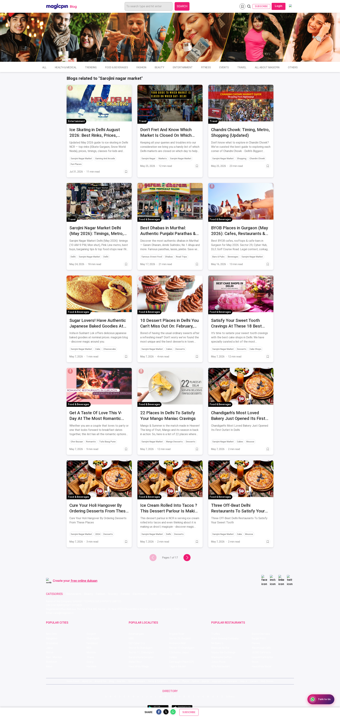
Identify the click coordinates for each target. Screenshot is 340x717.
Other (178, 594)
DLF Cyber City (137, 643)
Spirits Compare (136, 681)
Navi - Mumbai (54, 657)
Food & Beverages (116, 67)
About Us (87, 681)
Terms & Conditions (158, 681)
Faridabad (92, 643)
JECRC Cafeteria (261, 652)
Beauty (159, 67)
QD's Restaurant (220, 666)
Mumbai (91, 652)
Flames (256, 643)
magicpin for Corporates (224, 681)
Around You (100, 681)
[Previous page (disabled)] (153, 557)
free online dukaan (84, 581)
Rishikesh (51, 661)
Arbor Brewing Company (225, 638)
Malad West (135, 661)
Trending (91, 67)
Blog (111, 681)
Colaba (173, 657)
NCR (89, 647)
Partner (195, 681)
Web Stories (267, 681)
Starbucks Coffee (221, 657)
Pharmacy (166, 594)
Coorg (90, 661)
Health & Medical (65, 67)
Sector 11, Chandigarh (141, 652)
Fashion (141, 67)
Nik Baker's (217, 643)
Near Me (121, 681)
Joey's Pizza (218, 661)
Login (278, 6)
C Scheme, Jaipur (179, 652)
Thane (90, 657)
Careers (254, 681)
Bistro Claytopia (261, 633)
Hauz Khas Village (139, 666)
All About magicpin (267, 67)
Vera (242, 681)
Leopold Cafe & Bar (262, 657)
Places (185, 681)
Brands (205, 681)
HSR (131, 638)
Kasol (49, 666)
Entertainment (183, 67)
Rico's (255, 661)
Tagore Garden (177, 666)
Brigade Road (176, 633)
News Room (73, 681)
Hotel (153, 594)
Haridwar (92, 666)
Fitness (206, 67)
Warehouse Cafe (261, 647)
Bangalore (52, 638)
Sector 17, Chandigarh (181, 647)
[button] (70, 88)
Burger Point (259, 638)
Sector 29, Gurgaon (180, 638)
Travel (241, 67)
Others (293, 67)
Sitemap (175, 681)
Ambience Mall (177, 643)
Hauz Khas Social (261, 666)
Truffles (215, 633)
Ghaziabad (52, 643)
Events (224, 67)
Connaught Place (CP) (181, 661)
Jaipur (49, 647)
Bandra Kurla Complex (141, 657)
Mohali (49, 652)
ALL (44, 67)
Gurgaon (91, 633)
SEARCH (182, 6)
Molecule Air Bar (220, 647)
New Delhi (51, 633)
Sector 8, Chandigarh (140, 647)
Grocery (113, 594)
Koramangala (136, 633)
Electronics (140, 594)
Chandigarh (93, 638)
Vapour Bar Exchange (223, 652)
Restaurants (73, 594)
